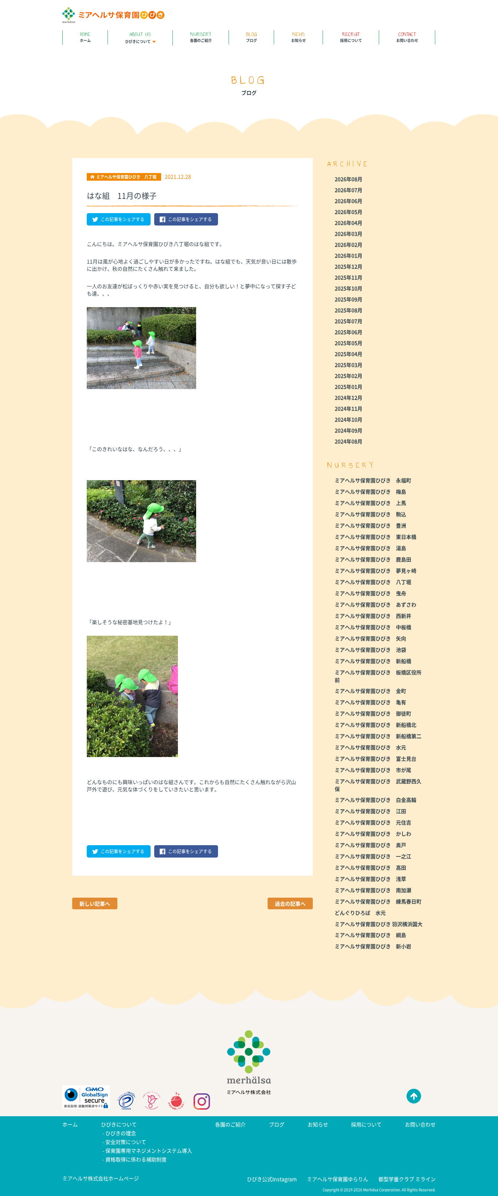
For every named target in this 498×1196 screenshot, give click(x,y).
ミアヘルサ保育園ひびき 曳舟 (370, 593)
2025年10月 (348, 288)
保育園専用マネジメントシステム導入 (148, 1150)
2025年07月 (348, 321)
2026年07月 (348, 189)
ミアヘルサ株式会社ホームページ (100, 1178)
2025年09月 (348, 299)
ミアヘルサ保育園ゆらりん (337, 1179)
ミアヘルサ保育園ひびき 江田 (370, 811)
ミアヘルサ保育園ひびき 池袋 (370, 649)
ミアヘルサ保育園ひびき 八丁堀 (373, 581)
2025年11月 (348, 277)
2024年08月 (348, 441)
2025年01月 (348, 386)
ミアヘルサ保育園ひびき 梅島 (370, 491)
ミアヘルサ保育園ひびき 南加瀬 (373, 890)
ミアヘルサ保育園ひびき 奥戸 (370, 844)
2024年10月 (348, 419)
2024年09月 (348, 430)
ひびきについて (138, 37)
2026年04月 (348, 222)
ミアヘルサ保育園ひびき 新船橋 (373, 660)
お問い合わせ (407, 36)
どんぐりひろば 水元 (360, 912)
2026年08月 (348, 179)
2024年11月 (348, 408)
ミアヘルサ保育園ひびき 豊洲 (370, 525)
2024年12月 (348, 397)
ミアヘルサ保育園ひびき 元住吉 (373, 822)
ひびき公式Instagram (272, 1179)
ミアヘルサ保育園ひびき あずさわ (375, 604)
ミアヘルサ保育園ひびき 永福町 (373, 480)
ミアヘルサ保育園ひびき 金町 (370, 690)
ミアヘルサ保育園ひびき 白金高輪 (375, 799)
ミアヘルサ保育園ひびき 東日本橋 (375, 536)
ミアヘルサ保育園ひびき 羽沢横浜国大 (379, 924)
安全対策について (125, 1141)
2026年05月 (348, 211)
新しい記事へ (94, 903)
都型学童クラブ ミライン (407, 1179)
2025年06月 (348, 332)
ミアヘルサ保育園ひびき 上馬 (370, 502)
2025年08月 (348, 310)
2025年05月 (348, 342)
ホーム (85, 36)
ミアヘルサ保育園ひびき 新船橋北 (375, 724)
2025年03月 (348, 364)
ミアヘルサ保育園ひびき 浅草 (370, 878)
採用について (351, 36)
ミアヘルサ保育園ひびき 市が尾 (373, 769)
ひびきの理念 (120, 1133)
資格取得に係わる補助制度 (136, 1159)
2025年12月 (348, 266)
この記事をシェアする (122, 219)
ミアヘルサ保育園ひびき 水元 (370, 747)
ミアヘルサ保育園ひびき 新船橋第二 (378, 736)
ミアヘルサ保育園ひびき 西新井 (373, 615)
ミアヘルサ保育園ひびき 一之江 (373, 856)
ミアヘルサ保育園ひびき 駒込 (370, 514)
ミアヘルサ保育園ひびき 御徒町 (373, 713)
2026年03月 (348, 233)
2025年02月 (348, 375)
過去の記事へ (290, 903)
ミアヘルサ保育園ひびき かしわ (373, 833)
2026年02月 (348, 244)
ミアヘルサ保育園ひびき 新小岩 (373, 946)
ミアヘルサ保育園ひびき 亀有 (370, 702)
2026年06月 (348, 200)
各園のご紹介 (201, 36)
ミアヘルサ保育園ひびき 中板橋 (373, 627)
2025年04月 (348, 353)
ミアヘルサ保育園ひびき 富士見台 (375, 758)
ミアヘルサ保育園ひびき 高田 (370, 867)
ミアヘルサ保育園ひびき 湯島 (370, 548)
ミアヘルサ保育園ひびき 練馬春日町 (378, 901)
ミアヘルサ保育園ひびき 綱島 (370, 934)
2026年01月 (348, 255)
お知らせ (298, 36)
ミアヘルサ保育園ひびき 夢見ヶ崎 (375, 570)
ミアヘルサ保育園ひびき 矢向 (370, 638)
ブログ (251, 36)
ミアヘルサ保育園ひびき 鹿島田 (373, 559)
